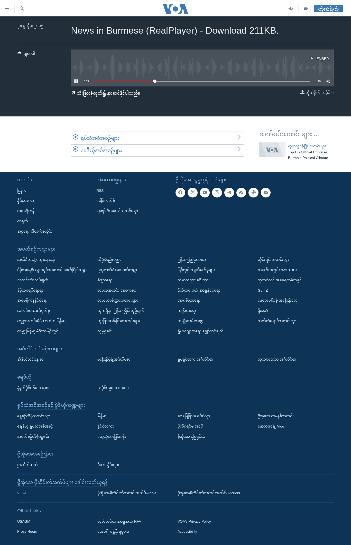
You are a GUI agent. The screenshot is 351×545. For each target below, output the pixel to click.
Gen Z (263, 290)
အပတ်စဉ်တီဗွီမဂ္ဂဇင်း (33, 436)
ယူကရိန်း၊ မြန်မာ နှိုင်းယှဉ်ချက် (120, 311)
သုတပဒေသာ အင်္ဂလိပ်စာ (277, 359)
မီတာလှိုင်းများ (108, 465)
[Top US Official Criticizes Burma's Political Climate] (272, 149)
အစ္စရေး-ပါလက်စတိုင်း (34, 231)
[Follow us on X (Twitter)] (192, 192)
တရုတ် (22, 221)
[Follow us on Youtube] (205, 192)
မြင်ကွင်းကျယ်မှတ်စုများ (196, 270)
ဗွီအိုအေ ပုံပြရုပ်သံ (191, 436)
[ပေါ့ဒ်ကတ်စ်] (253, 192)
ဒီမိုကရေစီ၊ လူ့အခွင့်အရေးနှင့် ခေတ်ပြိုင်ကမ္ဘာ (52, 270)
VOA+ (22, 493)
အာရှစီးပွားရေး (189, 300)
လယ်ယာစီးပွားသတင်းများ (117, 300)
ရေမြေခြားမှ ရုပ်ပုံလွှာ (194, 416)
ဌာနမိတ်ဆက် (27, 465)
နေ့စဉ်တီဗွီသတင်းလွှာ (33, 416)
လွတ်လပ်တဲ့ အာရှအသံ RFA (119, 521)
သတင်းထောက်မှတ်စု (33, 311)
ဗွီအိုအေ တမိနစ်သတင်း (276, 416)
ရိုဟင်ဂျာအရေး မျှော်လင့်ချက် (201, 331)
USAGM (23, 521)
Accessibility (187, 532)
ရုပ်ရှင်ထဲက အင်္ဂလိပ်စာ (195, 359)
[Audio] (291, 9)
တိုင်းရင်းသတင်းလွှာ (273, 259)
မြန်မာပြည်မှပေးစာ (192, 259)
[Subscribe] (266, 192)
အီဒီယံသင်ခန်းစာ (30, 359)
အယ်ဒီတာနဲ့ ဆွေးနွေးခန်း (36, 259)
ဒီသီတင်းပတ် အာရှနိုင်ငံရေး (199, 290)
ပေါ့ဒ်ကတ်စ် (105, 201)
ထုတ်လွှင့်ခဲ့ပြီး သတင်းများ (307, 146)
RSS (100, 191)
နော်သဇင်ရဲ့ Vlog (271, 426)
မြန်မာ (21, 191)
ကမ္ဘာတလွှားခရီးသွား (194, 280)
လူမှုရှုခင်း (105, 331)
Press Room (27, 532)
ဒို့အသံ (263, 311)
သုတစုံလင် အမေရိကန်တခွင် (280, 280)
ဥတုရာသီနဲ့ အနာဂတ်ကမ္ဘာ (117, 270)
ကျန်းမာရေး (187, 311)
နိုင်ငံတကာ (25, 201)
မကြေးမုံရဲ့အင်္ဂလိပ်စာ (113, 359)
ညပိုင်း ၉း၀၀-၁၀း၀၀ (113, 388)
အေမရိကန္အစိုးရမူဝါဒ (113, 532)
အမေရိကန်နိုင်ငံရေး (32, 300)
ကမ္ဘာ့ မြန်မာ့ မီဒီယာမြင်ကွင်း (38, 331)
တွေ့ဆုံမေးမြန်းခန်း (111, 436)
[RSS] (241, 192)
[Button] (26, 54)
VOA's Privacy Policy (194, 521)
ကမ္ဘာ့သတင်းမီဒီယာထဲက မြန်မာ (41, 321)
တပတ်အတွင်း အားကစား (116, 290)
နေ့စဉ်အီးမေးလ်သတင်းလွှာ (117, 211)
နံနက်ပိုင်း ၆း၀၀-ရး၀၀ (34, 388)
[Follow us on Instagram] (217, 192)
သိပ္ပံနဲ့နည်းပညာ (109, 259)
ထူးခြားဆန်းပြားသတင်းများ (118, 321)
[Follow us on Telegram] (229, 192)
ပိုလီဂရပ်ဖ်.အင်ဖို (190, 426)
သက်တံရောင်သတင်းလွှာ (277, 321)
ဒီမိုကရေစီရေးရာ (30, 290)
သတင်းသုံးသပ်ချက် (32, 280)
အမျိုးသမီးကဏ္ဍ (191, 321)
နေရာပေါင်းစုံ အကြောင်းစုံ (277, 300)
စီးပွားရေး (104, 280)
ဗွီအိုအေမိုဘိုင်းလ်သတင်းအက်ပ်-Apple (126, 493)
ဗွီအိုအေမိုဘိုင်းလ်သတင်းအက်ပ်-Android (209, 493)
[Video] (306, 9)
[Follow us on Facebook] (180, 192)
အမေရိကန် (25, 211)
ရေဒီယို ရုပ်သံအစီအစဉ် (35, 426)
